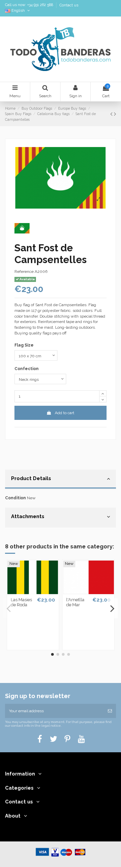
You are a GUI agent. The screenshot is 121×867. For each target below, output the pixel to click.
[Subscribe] (110, 711)
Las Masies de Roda (21, 602)
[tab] (60, 479)
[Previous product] (112, 113)
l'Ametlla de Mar (75, 602)
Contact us (68, 5)
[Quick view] (33, 592)
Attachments (27, 516)
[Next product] (115, 113)
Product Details (31, 478)
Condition (15, 498)
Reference (24, 271)
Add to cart (64, 412)
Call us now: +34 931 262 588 (29, 5)
